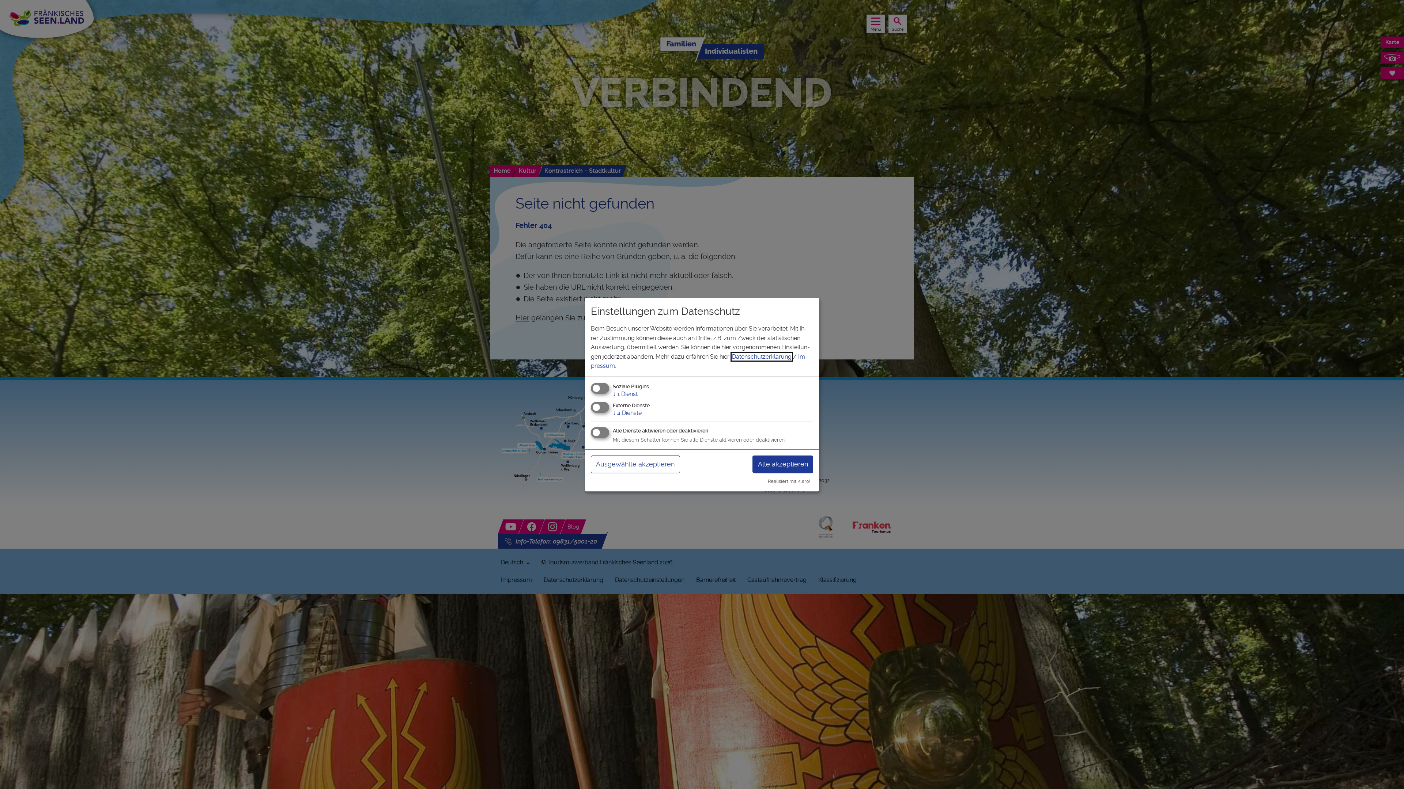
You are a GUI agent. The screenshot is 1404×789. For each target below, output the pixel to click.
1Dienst (625, 393)
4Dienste (627, 412)
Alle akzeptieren (783, 464)
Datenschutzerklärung (762, 356)
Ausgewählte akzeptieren (635, 464)
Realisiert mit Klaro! (789, 481)
